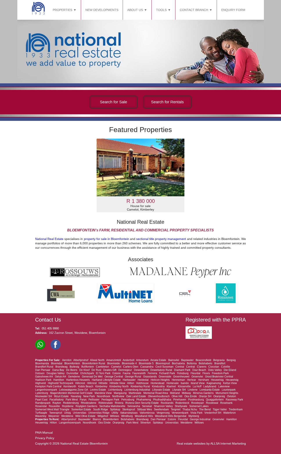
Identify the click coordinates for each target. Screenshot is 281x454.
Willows (114, 416)
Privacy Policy (44, 438)
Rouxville (54, 406)
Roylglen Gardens (86, 406)
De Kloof (84, 370)
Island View (198, 383)
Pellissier (93, 399)
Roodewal (212, 402)
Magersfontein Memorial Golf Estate (71, 393)
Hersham (203, 379)
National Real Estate (49, 239)
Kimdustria (158, 386)
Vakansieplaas (129, 412)
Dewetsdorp (141, 370)
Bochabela (178, 363)
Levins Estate (98, 389)
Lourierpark (229, 389)
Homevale (172, 383)
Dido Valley (215, 370)
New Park (89, 396)
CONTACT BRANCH (194, 10)
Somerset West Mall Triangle (52, 409)
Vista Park (196, 412)
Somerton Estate (81, 409)
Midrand (175, 393)
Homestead (157, 383)
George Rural (133, 376)
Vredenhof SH (212, 412)
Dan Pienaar (42, 370)
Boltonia (192, 363)
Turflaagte (41, 412)
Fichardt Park (167, 373)
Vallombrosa (147, 412)
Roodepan (197, 402)
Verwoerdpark (180, 412)
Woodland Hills (144, 416)
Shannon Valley (163, 406)
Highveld (40, 383)
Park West (72, 399)
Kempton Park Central (48, 386)
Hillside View (117, 383)
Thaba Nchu (189, 409)
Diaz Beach (199, 370)
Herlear (191, 379)
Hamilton (58, 379)
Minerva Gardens (203, 393)
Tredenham (236, 409)
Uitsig (67, 412)
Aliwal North (97, 360)
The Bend (205, 409)
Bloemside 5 (146, 363)
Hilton (130, 383)
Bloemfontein (72, 363)
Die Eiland (230, 370)
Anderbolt (128, 360)
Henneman (178, 379)
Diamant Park (182, 370)
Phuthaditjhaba (162, 399)
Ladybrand (209, 386)
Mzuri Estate (61, 396)
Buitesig (74, 366)
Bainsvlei (173, 360)
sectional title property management (161, 239)
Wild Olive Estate (85, 416)
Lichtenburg (115, 389)
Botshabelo (205, 363)
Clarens (201, 366)
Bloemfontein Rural (93, 363)
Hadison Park (43, 379)
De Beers (71, 370)
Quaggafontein (215, 399)
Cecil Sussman (164, 366)
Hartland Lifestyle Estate (106, 379)
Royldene (68, 406)
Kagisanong (214, 383)
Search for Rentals (167, 102)
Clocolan (213, 366)
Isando (185, 383)
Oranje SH (205, 396)
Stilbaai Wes (144, 409)
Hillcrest (80, 383)
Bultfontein (87, 366)
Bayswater (187, 360)
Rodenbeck (182, 402)
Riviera (119, 402)
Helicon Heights (160, 379)
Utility (115, 412)
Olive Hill (177, 396)
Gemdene (74, 376)
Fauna (126, 373)
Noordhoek (103, 396)
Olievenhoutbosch (159, 396)
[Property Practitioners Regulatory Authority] (200, 338)
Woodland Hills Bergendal (170, 416)
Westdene (67, 416)
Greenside (165, 376)
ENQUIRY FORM (233, 10)
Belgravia (219, 360)
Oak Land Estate (136, 396)
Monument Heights (227, 393)
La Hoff (197, 386)
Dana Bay (58, 370)
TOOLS (161, 10)
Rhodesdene (88, 402)
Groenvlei (197, 376)
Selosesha (133, 406)
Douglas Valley (56, 373)
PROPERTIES (62, 10)
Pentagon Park (110, 399)
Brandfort (219, 363)
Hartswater (129, 379)
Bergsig (231, 360)
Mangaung (120, 393)
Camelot (116, 366)
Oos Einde (190, 396)
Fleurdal (195, 373)
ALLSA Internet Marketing (228, 443)
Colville (225, 366)
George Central (113, 376)
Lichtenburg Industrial (137, 389)
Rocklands (167, 402)
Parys (83, 399)
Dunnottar (72, 373)
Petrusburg (127, 399)
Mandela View (103, 393)
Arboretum (142, 360)
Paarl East (41, 399)
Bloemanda (42, 363)
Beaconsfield (203, 360)
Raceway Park (234, 399)
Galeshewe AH (44, 376)
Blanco (97, 419)
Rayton (56, 402)
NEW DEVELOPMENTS (101, 10)
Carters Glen (130, 366)
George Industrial (200, 419)
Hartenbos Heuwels (78, 379)
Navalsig (76, 396)
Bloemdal (56, 363)
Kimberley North (119, 386)
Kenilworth (69, 386)
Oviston (231, 396)
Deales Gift (109, 370)
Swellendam (161, 409)
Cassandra (146, 366)
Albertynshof (80, 360)
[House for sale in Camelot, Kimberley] (140, 167)
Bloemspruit (163, 363)
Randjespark (42, 402)
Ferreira (152, 373)
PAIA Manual (44, 432)
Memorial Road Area (155, 393)
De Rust (96, 370)
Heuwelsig (217, 379)
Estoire (116, 373)
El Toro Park (103, 373)
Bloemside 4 (129, 363)
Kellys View (230, 383)
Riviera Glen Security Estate (142, 402)
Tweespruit (55, 412)
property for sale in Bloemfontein (106, 239)
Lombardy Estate (210, 389)
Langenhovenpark (46, 389)
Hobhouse (142, 383)
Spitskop (115, 409)
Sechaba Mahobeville (112, 406)
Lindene (193, 389)
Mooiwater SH (43, 396)
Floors (206, 373)
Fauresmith (139, 373)
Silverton (145, 422)
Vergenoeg (163, 412)
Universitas (79, 412)
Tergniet (175, 409)
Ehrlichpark (87, 373)
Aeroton (67, 360)
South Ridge (100, 409)
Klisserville (184, 386)
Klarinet (171, 386)
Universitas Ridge (99, 412)
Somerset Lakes (199, 406)
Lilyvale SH (179, 389)
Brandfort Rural (44, 366)
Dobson (40, 373)
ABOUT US (135, 10)
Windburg (127, 416)
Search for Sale (113, 102)
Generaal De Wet (92, 376)
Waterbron (229, 412)
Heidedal (143, 379)
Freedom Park (220, 373)
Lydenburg (41, 393)
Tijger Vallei (220, 409)
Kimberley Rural (140, 386)
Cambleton (102, 366)
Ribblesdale (105, 402)
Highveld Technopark (60, 383)
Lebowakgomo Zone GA (73, 389)
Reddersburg (71, 402)
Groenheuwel (181, 376)
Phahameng (143, 399)
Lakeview (224, 386)
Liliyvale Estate (161, 389)
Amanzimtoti (113, 360)
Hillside (103, 383)
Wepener (53, 416)
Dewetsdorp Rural (161, 370)
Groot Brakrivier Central (219, 376)
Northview (118, 396)
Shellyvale (181, 406)
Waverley (40, 416)
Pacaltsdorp (56, 399)
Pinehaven (179, 399)
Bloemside (113, 363)
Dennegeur (125, 370)
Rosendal (41, 406)
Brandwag (61, 366)
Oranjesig (219, 396)
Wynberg (193, 416)
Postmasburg (196, 399)
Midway (186, 393)
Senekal (147, 406)
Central (179, 366)
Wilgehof (102, 416)
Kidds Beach (85, 386)
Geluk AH (60, 376)
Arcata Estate (158, 360)
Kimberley (101, 386)
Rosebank (226, 402)
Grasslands (150, 376)
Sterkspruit (128, 409)
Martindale (135, 393)
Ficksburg (183, 373)
